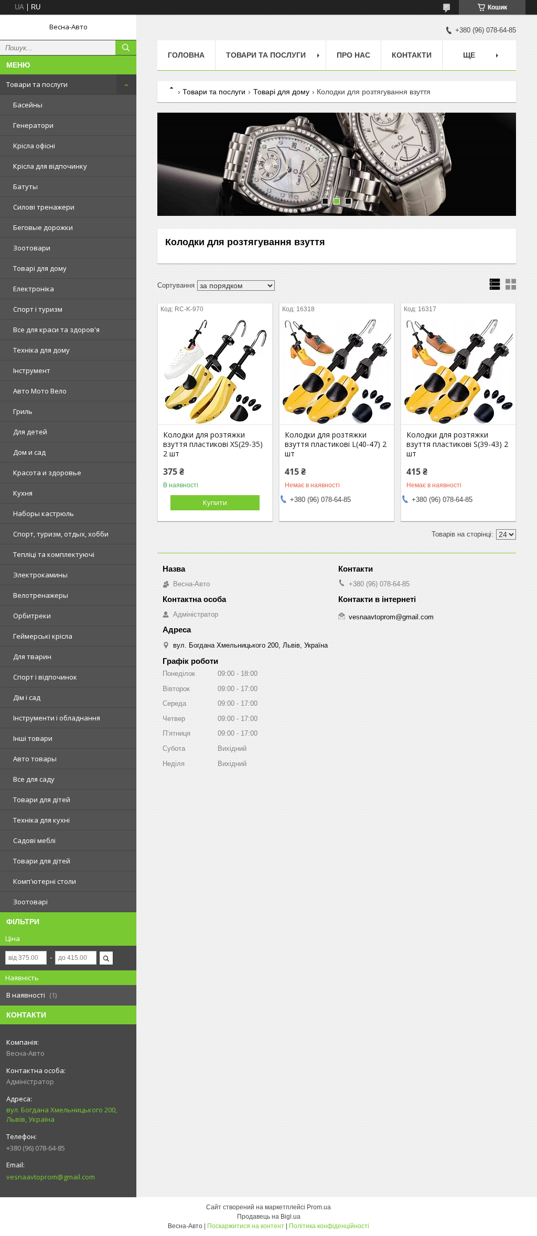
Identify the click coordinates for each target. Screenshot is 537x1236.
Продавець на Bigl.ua (268, 1216)
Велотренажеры (40, 595)
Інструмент (31, 370)
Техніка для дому (41, 350)
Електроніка (33, 288)
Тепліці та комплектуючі (53, 554)
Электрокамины (40, 574)
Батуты (25, 186)
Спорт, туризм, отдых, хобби (61, 534)
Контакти (412, 55)
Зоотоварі (30, 901)
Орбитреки (32, 615)
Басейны (27, 105)
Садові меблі (34, 840)
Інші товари (32, 738)
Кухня (23, 493)
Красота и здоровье (47, 472)
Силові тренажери (43, 207)
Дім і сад (26, 697)
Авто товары (35, 758)
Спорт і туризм (37, 309)
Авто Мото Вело (40, 391)
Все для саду (34, 779)
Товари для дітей (41, 799)
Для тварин (32, 656)
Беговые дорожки (43, 227)
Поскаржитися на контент (245, 1226)
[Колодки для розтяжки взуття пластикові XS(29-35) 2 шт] (215, 372)
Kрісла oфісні (34, 145)
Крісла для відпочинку (50, 166)
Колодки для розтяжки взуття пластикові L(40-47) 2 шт (335, 444)
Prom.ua (319, 1207)
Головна (186, 55)
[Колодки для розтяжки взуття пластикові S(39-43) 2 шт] (458, 372)
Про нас (353, 55)
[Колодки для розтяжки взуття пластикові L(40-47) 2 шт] (337, 372)
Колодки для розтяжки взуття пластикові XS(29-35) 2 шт (213, 444)
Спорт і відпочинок (45, 677)
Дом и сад (29, 452)
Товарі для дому (40, 268)
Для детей (30, 431)
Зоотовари (31, 248)
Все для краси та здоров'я (56, 329)
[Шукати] (125, 48)
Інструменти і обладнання (56, 718)
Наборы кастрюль (43, 513)
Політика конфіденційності (329, 1226)
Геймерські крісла (42, 636)
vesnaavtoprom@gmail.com (50, 1177)
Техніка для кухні (41, 820)
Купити (215, 502)
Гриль (23, 411)
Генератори (33, 125)
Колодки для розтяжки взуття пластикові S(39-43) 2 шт (457, 444)
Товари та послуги (37, 84)
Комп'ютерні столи (44, 881)
